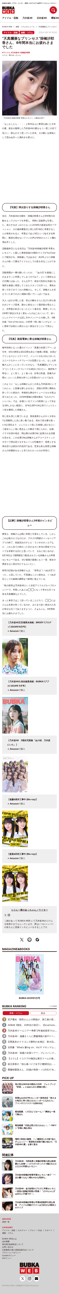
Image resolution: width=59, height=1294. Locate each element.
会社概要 (6, 1241)
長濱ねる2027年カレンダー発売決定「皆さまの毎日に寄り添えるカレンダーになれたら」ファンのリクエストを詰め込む (35, 1100)
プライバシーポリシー (11, 1252)
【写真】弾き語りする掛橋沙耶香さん (29, 207)
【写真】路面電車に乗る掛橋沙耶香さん (29, 338)
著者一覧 (6, 1222)
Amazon (14, 631)
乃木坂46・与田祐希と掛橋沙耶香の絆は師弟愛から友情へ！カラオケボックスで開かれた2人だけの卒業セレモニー (35, 1164)
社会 (40, 1230)
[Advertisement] (29, 172)
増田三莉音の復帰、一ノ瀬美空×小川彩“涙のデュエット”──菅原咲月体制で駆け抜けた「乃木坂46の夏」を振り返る (36, 1141)
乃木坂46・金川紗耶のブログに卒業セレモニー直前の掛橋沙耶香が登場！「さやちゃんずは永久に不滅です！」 (35, 1191)
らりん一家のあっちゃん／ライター (29, 910)
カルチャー (22, 1230)
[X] (5, 915)
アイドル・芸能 (11, 32)
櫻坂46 (55, 17)
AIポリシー (6, 1258)
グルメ (33, 1230)
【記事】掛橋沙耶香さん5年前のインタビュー (29, 523)
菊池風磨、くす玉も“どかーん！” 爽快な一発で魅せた (35, 1112)
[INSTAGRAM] (9, 915)
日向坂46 (42, 17)
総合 (43, 1013)
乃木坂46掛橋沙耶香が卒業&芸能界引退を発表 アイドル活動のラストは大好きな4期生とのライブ (35, 1205)
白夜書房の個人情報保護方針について (18, 1250)
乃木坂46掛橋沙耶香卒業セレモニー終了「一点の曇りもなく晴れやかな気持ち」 (35, 1176)
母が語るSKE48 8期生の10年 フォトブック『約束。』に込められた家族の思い (35, 1085)
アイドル (6, 52)
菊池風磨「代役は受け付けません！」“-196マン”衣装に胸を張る (36, 1126)
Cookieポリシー (9, 1255)
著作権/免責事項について (12, 1244)
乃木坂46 (15, 52)
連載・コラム (27, 32)
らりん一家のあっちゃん (11, 55)
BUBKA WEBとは (9, 1239)
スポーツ (48, 1230)
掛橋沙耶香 (25, 52)
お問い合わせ (7, 1247)
